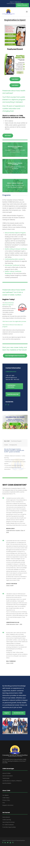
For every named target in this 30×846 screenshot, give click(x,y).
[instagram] (8, 405)
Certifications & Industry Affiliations (12, 781)
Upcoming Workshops (8, 822)
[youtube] (10, 842)
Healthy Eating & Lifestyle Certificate (16, 249)
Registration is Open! (15, 20)
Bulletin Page (20, 3)
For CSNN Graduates (8, 824)
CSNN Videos (5, 798)
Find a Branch (6, 817)
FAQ (3, 802)
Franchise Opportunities (9, 827)
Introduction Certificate (12, 265)
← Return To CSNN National (15, 2)
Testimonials (5, 778)
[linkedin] (5, 842)
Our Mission (5, 795)
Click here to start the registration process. (14, 321)
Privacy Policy (6, 800)
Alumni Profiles (6, 773)
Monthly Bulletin (6, 783)
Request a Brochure (7, 805)
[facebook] (2, 842)
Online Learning (6, 819)
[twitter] (7, 842)
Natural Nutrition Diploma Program (15, 233)
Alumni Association (7, 776)
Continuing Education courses (14, 259)
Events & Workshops (11, 3)
